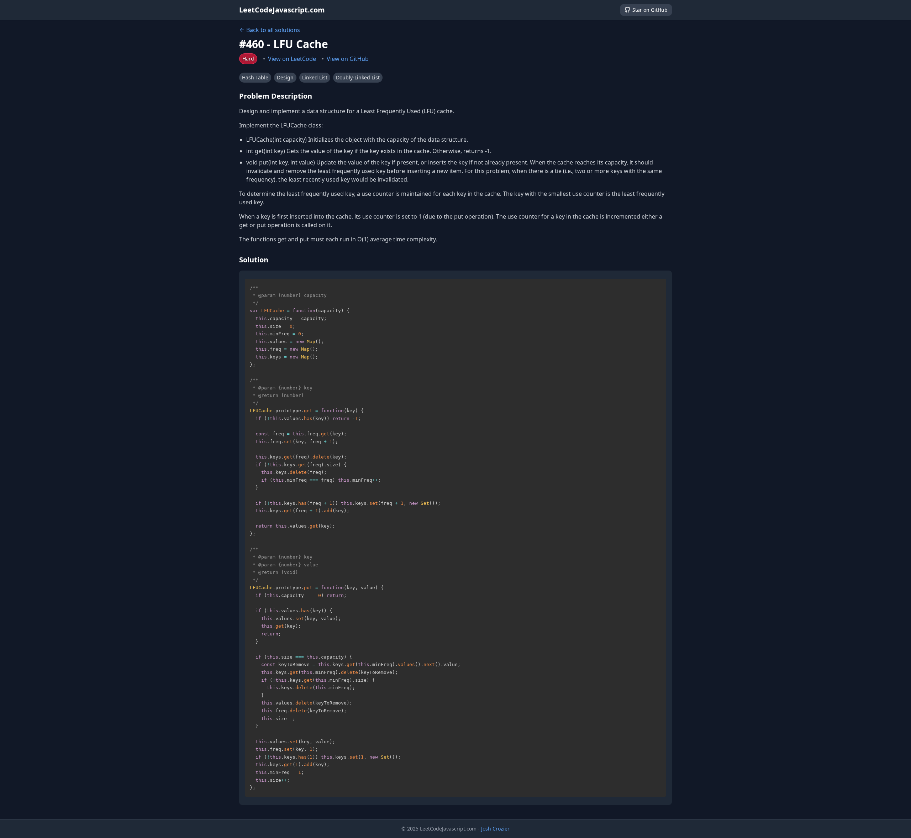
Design (285, 77)
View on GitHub (348, 59)
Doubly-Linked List (358, 77)
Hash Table (255, 77)
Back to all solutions (273, 30)
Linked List (314, 77)
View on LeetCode (292, 59)
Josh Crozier (495, 828)
